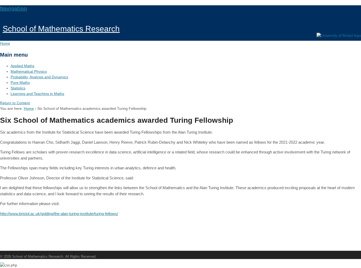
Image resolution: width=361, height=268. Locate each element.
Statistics (18, 88)
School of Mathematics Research (61, 28)
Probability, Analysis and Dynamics (39, 77)
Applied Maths (22, 66)
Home (29, 108)
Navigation (13, 8)
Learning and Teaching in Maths (37, 94)
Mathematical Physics (29, 71)
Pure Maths (20, 82)
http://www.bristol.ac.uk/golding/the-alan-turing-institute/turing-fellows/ (59, 213)
